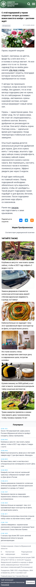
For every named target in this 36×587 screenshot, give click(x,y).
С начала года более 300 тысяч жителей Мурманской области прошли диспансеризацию (16, 538)
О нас (2, 553)
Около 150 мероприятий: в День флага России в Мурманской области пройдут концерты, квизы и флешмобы (15, 433)
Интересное (6, 26)
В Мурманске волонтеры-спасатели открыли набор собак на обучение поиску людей (17, 517)
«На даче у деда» (17, 70)
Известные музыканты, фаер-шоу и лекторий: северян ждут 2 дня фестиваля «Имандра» (18, 454)
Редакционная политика (26, 553)
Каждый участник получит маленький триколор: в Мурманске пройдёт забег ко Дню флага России (15, 474)
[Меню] (33, 4)
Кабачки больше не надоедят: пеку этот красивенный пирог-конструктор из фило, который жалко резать (16, 507)
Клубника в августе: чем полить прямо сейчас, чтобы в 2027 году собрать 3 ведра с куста (17, 444)
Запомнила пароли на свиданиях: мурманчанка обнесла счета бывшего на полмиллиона (15, 496)
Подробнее (5, 585)
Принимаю (30, 582)
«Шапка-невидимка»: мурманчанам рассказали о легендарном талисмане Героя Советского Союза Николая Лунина (17, 527)
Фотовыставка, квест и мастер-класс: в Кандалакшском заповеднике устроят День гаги (18, 463)
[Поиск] (28, 4)
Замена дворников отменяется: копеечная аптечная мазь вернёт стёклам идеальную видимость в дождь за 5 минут (17, 485)
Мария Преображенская (22, 227)
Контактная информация (10, 553)
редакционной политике (25, 232)
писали (15, 207)
